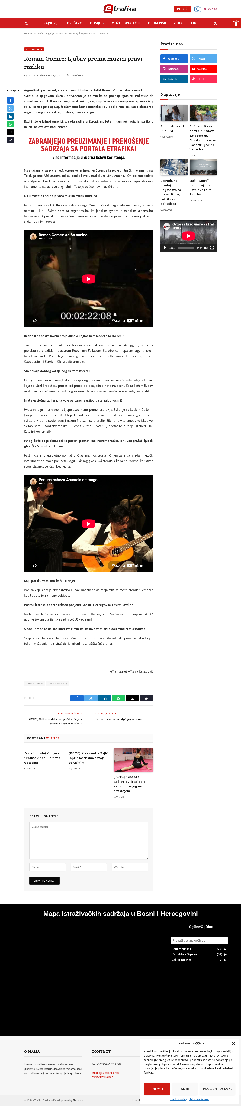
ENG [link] (194, 23)
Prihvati (157, 1089)
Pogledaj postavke (217, 1089)
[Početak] (165, 248)
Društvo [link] (74, 23)
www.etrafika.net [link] (102, 1077)
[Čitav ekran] (212, 248)
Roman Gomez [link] (34, 683)
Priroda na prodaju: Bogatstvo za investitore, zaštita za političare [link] (170, 192)
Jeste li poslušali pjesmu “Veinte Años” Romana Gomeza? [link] (43, 758)
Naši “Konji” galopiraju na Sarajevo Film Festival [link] (200, 187)
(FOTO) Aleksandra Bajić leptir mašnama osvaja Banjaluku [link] (88, 758)
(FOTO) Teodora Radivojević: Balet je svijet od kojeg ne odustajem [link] (130, 784)
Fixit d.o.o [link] (78, 1100)
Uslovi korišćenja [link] (199, 1099)
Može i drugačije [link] (126, 23)
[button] (233, 1043)
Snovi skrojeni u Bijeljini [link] (173, 128)
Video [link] (179, 23)
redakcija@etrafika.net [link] (105, 1073)
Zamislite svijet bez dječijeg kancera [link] (118, 719)
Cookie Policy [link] (178, 1099)
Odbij (185, 1089)
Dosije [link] (95, 23)
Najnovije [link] (51, 23)
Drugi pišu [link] (157, 23)
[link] (236, 23)
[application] (188, 236)
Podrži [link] (182, 9)
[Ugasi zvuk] (206, 248)
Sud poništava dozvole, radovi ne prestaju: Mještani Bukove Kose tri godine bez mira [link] (203, 137)
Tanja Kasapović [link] (57, 683)
